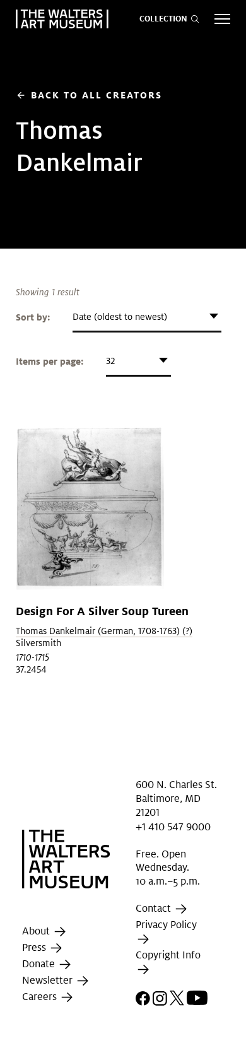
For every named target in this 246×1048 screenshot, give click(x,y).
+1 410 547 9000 (173, 826)
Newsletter (48, 980)
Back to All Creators (89, 95)
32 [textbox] (110, 361)
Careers (40, 997)
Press (35, 948)
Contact (154, 908)
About (37, 931)
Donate (39, 964)
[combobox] (147, 317)
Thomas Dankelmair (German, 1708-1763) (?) (104, 631)
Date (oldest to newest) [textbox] (120, 316)
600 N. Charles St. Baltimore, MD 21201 (176, 798)
